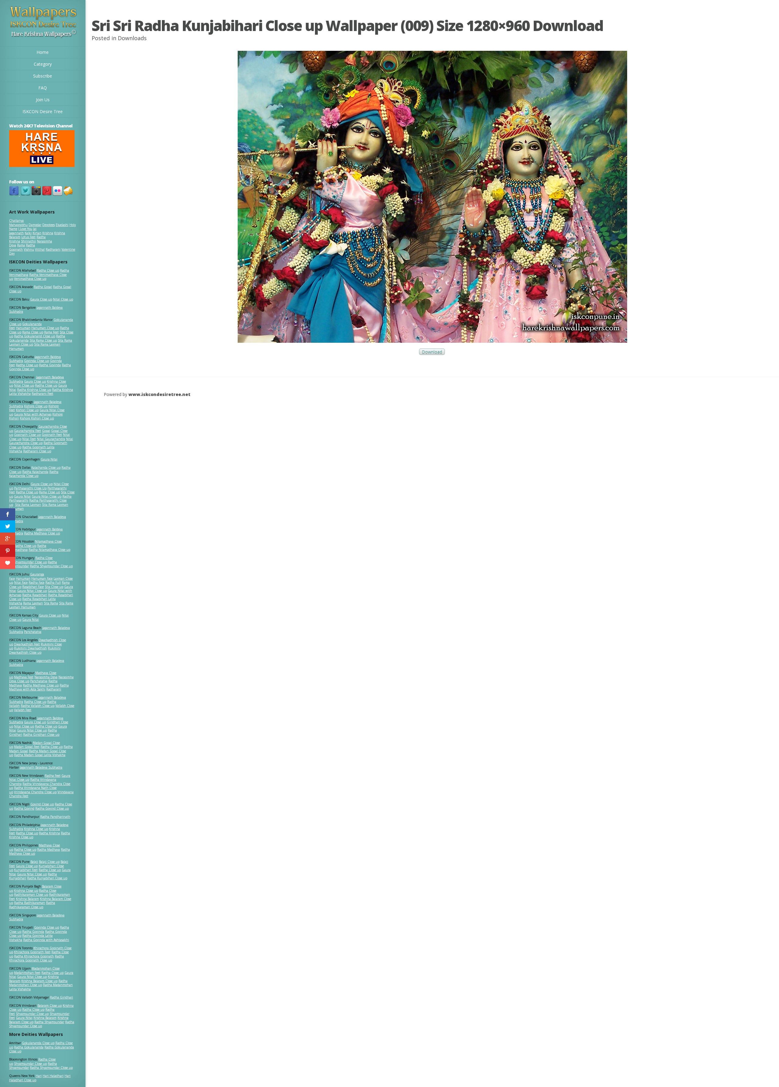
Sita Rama (51, 603)
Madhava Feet (23, 677)
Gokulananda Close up (38, 1043)
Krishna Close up (36, 829)
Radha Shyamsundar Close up (51, 566)
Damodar (35, 225)
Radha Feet (53, 775)
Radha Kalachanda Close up (33, 474)
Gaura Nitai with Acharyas (32, 414)
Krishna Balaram (27, 899)
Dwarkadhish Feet (27, 644)
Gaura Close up (41, 299)
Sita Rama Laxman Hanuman (34, 346)
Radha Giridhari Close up (41, 734)
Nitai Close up (63, 299)
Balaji (34, 862)
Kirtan (37, 233)
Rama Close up (32, 332)
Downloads (132, 38)
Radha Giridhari (61, 997)
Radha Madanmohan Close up (38, 983)
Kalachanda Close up (46, 467)
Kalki (28, 233)
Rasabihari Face (33, 587)
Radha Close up (48, 270)
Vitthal (40, 249)
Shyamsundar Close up (30, 562)
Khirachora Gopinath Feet (32, 952)
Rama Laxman (33, 603)
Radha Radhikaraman (29, 903)
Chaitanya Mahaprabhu (18, 222)
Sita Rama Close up (43, 340)
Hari (39, 1076)
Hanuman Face (42, 578)
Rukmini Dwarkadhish (30, 648)
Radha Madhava (48, 849)
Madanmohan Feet (27, 973)
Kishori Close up (27, 410)
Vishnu (29, 249)
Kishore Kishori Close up (37, 418)
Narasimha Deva (46, 677)
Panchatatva (32, 632)
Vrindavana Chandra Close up (35, 792)
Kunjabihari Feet (26, 870)
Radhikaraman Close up (31, 894)
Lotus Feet (28, 237)
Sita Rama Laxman (28, 504)
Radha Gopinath (22, 247)
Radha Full (53, 582)
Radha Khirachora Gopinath (34, 956)
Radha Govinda (50, 365)
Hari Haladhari (53, 1076)
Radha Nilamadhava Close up (49, 549)
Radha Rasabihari (34, 595)
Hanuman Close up (45, 328)
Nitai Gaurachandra (51, 439)
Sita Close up (54, 587)
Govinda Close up (36, 361)
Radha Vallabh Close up (37, 705)
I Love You (25, 229)
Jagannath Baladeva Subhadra (36, 662)
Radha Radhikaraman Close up (32, 905)
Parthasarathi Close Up (30, 488)
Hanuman (23, 328)
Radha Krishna (49, 833)
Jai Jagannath (23, 231)
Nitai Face (21, 582)
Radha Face (36, 582)
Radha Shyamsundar (49, 1022)
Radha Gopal (43, 287)
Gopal (46, 431)
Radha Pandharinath (55, 816)
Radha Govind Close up (52, 808)
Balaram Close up (49, 1005)
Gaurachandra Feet (27, 431)
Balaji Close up (49, 862)
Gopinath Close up (27, 434)
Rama (21, 245)
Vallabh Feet (22, 710)
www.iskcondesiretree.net (159, 394)
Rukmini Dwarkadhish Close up (35, 650)
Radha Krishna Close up (34, 389)
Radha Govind (24, 808)
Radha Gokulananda (29, 1047)
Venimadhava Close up (30, 278)
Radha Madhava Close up (42, 533)
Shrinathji (28, 241)
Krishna (47, 233)
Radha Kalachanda (35, 472)
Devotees (48, 225)
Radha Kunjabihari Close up (47, 878)
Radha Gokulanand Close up (34, 336)
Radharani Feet (42, 393)
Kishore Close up (35, 406)
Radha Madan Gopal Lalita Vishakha (39, 755)
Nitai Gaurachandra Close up (41, 441)
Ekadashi (62, 225)
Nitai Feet (29, 439)
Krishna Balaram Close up (39, 981)
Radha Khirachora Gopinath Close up (36, 958)
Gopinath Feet (52, 434)
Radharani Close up (37, 451)
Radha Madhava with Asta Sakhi (39, 687)
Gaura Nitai (49, 459)
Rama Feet (51, 332)
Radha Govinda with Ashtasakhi (46, 940)
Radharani (53, 249)
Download (432, 352)
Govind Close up (42, 804)
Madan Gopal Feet (27, 747)
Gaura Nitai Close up (46, 496)
